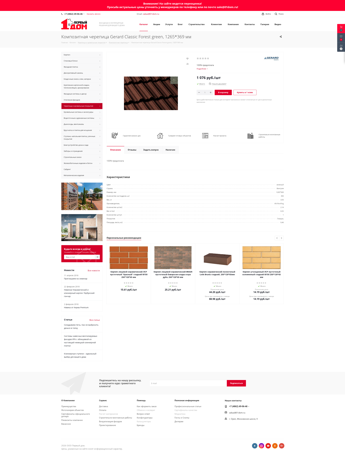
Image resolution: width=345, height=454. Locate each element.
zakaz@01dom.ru (151, 14)
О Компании (68, 400)
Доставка (103, 406)
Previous (277, 238)
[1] (198, 58)
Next (281, 238)
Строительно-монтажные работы (115, 417)
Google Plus (281, 445)
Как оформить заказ (146, 406)
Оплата (102, 410)
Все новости (94, 270)
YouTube (268, 445)
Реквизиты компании (72, 420)
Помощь (141, 400)
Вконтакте (254, 445)
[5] (208, 58)
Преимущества (68, 406)
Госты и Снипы (182, 417)
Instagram (261, 445)
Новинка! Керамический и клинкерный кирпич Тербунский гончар (79, 293)
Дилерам (179, 421)
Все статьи (94, 320)
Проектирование (107, 425)
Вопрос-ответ (143, 413)
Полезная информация (187, 400)
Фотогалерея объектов (72, 410)
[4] (205, 58)
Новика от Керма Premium (76, 307)
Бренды (140, 425)
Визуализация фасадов (110, 421)
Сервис (103, 400)
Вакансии (66, 423)
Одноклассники (275, 445)
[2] (200, 58)
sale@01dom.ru (227, 7)
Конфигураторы (145, 417)
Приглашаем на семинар (75, 278)
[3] (203, 58)
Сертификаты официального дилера (75, 415)
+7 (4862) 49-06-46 (73, 14)
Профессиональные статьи (188, 406)
